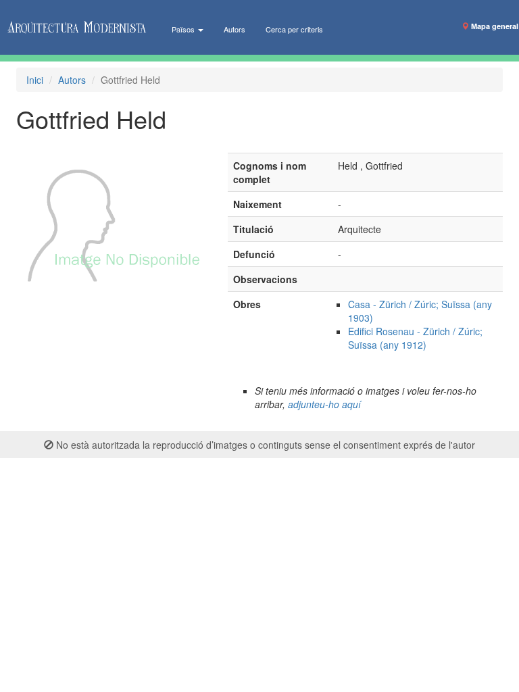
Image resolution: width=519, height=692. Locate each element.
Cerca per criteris (294, 29)
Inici (34, 79)
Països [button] (184, 29)
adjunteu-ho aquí (324, 404)
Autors (234, 29)
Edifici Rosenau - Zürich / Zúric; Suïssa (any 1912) (415, 337)
